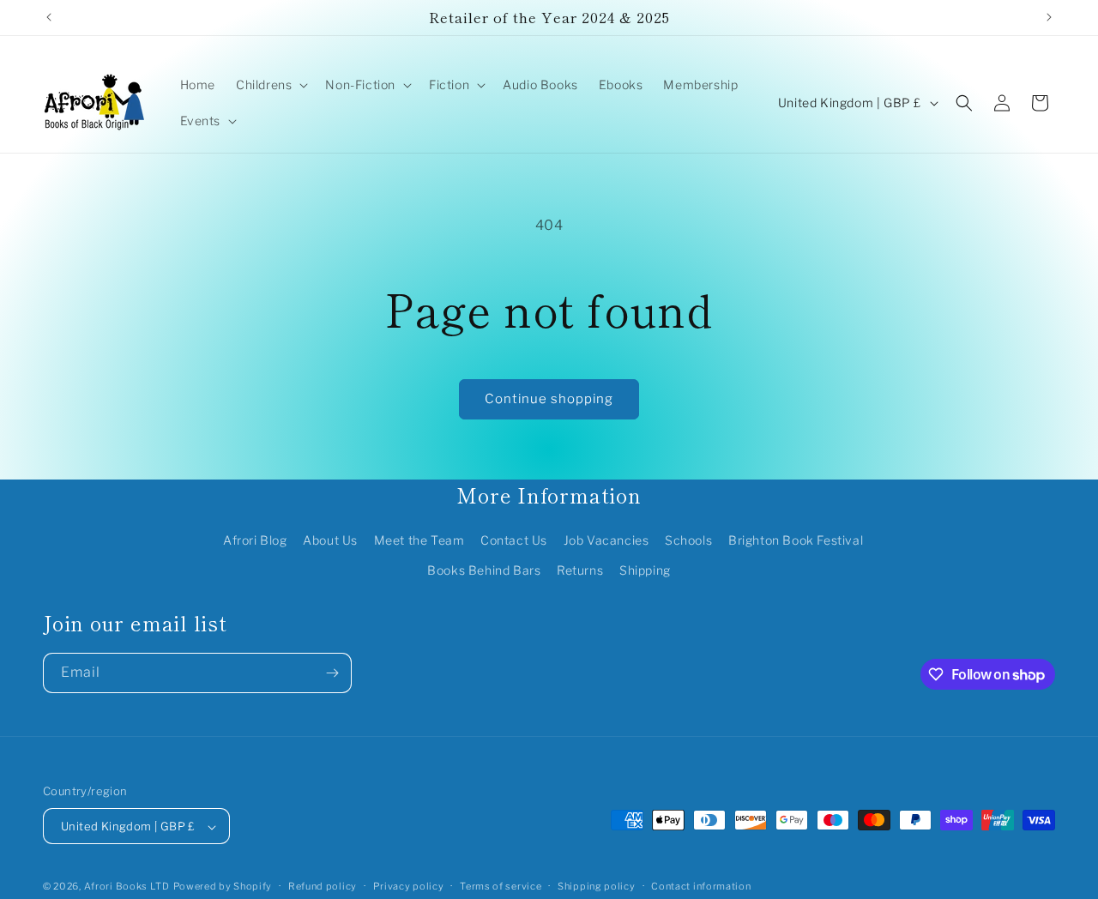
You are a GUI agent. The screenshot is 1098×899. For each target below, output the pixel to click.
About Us (330, 540)
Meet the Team (419, 540)
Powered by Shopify (223, 887)
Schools (688, 540)
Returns (580, 570)
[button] (270, 85)
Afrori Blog (255, 540)
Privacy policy (408, 886)
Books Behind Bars (483, 570)
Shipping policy (597, 886)
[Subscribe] (332, 673)
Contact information (701, 886)
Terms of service (500, 886)
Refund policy (322, 886)
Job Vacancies (606, 540)
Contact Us (513, 540)
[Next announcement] (1049, 17)
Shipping (645, 570)
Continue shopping (549, 399)
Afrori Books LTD (127, 887)
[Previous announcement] (49, 17)
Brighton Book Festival (795, 540)
